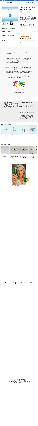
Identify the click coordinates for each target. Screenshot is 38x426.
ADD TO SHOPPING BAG (24, 36)
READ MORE (26, 119)
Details (15, 0)
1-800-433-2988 (35, 0)
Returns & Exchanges (29, 31)
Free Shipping (22, 31)
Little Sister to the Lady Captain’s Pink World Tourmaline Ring (14, 156)
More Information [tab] (19, 49)
